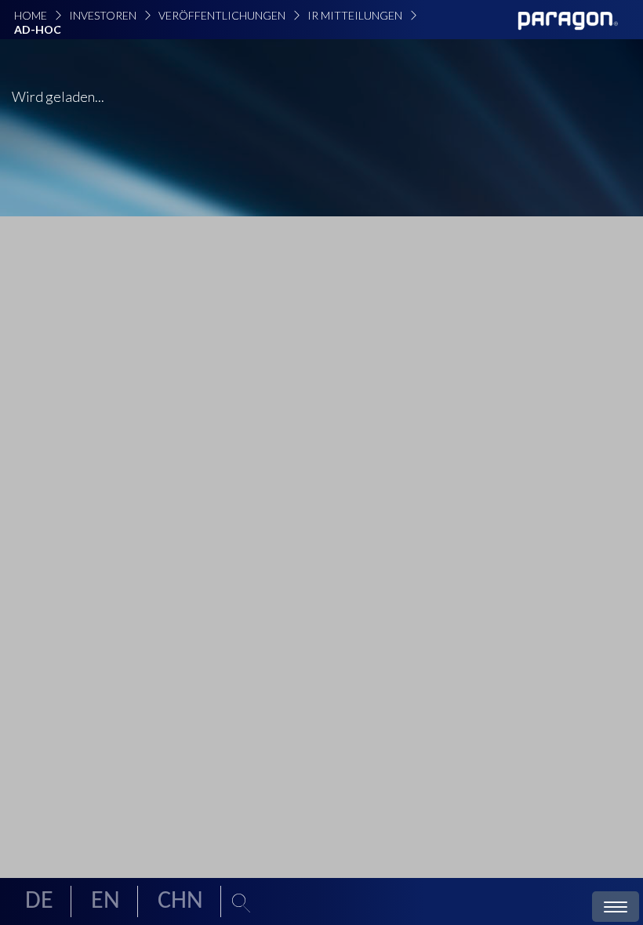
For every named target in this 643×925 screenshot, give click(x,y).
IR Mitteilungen (354, 15)
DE (39, 901)
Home (30, 15)
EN (105, 901)
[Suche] (241, 904)
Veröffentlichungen (221, 15)
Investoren (102, 15)
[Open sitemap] (615, 908)
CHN (180, 901)
